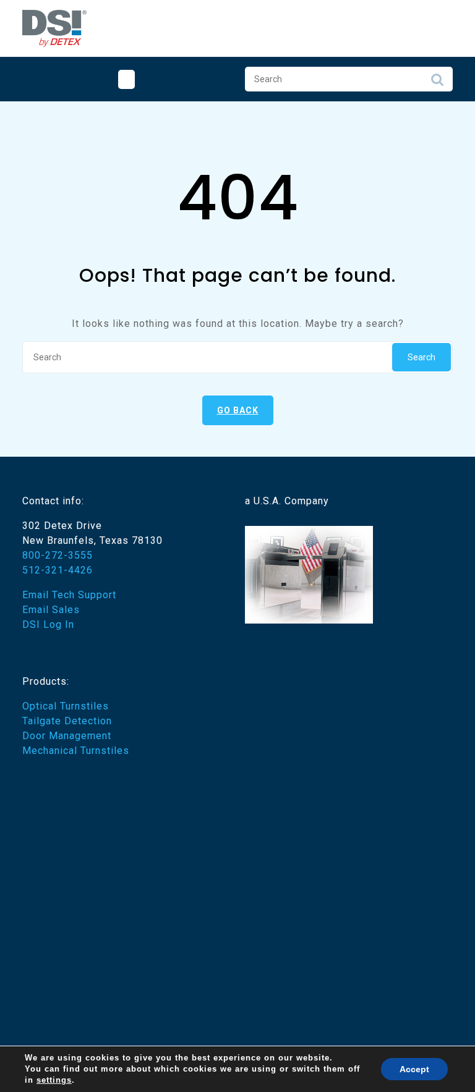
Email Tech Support (69, 595)
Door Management (66, 736)
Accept (414, 1069)
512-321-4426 (57, 570)
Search (437, 82)
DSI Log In (48, 624)
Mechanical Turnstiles (75, 750)
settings (54, 1080)
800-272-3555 (57, 555)
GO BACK (238, 410)
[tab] (126, 79)
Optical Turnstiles (65, 706)
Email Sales (51, 610)
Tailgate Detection (67, 721)
